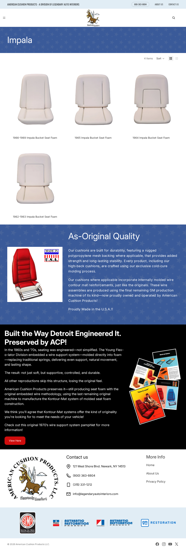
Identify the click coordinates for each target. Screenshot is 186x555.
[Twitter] (176, 544)
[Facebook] (157, 544)
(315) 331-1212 (82, 484)
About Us (159, 4)
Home (150, 465)
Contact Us (174, 4)
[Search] (174, 18)
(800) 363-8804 (84, 475)
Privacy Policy (155, 481)
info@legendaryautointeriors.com (95, 494)
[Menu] (4, 18)
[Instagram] (164, 544)
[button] (160, 58)
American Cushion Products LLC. (33, 544)
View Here (15, 440)
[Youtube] (170, 544)
